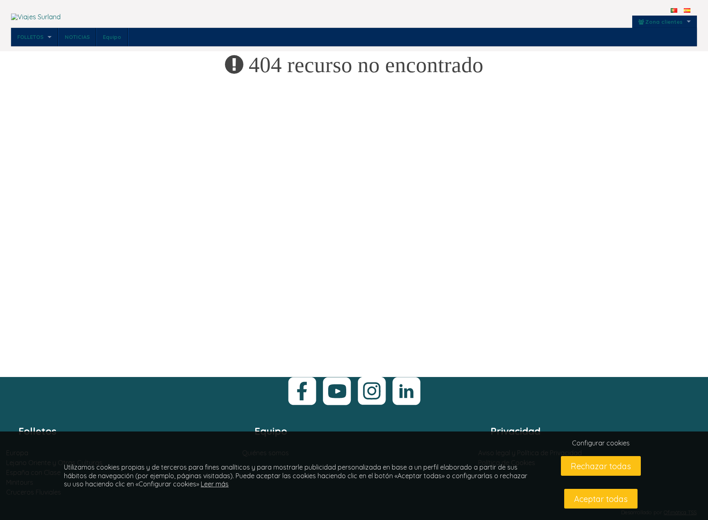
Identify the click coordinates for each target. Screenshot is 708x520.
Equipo (112, 37)
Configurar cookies (601, 443)
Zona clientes (664, 21)
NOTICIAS (77, 37)
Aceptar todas (601, 499)
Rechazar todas (601, 466)
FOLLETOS (30, 37)
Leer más (215, 484)
